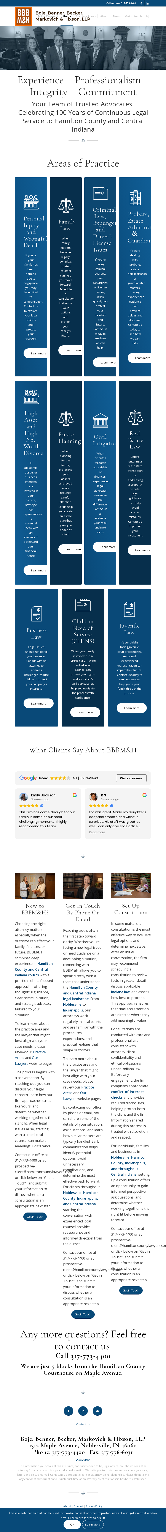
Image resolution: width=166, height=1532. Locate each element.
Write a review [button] (131, 778)
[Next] (141, 885)
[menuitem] (48, 16)
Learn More (93, 1524)
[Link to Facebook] (141, 3)
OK (72, 1524)
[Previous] (120, 885)
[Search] (147, 16)
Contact (78, 1506)
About (67, 1506)
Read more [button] (27, 832)
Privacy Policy (94, 1506)
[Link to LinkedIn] (148, 3)
